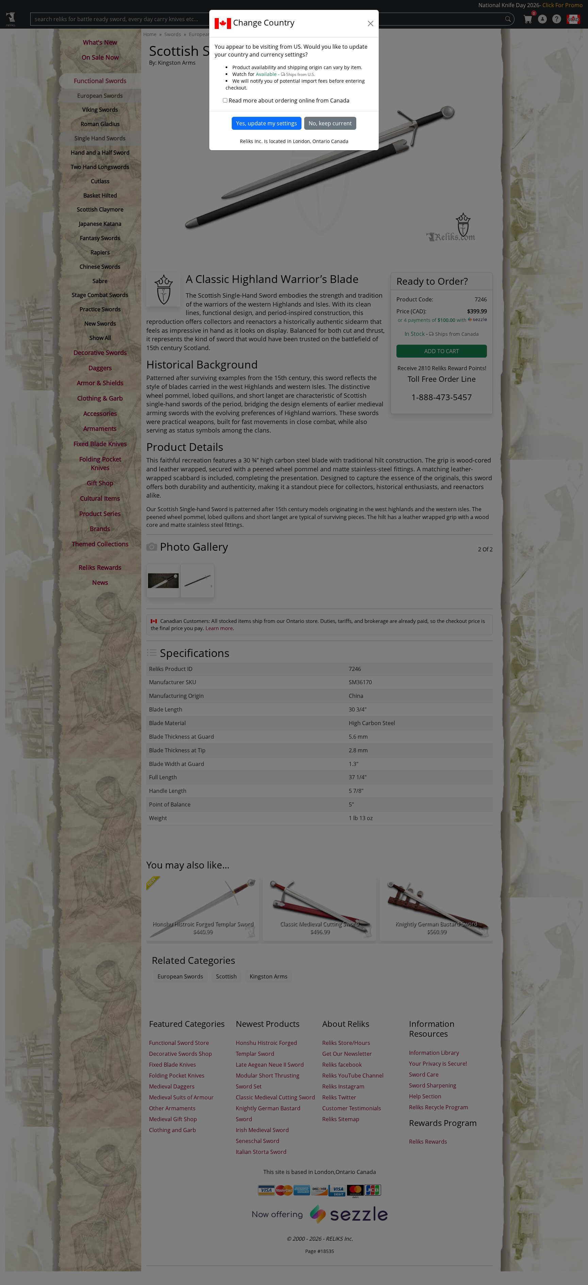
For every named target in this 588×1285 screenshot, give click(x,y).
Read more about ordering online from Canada (289, 100)
